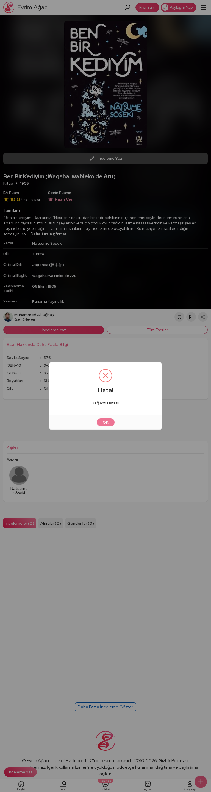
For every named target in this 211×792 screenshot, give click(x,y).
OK (106, 422)
